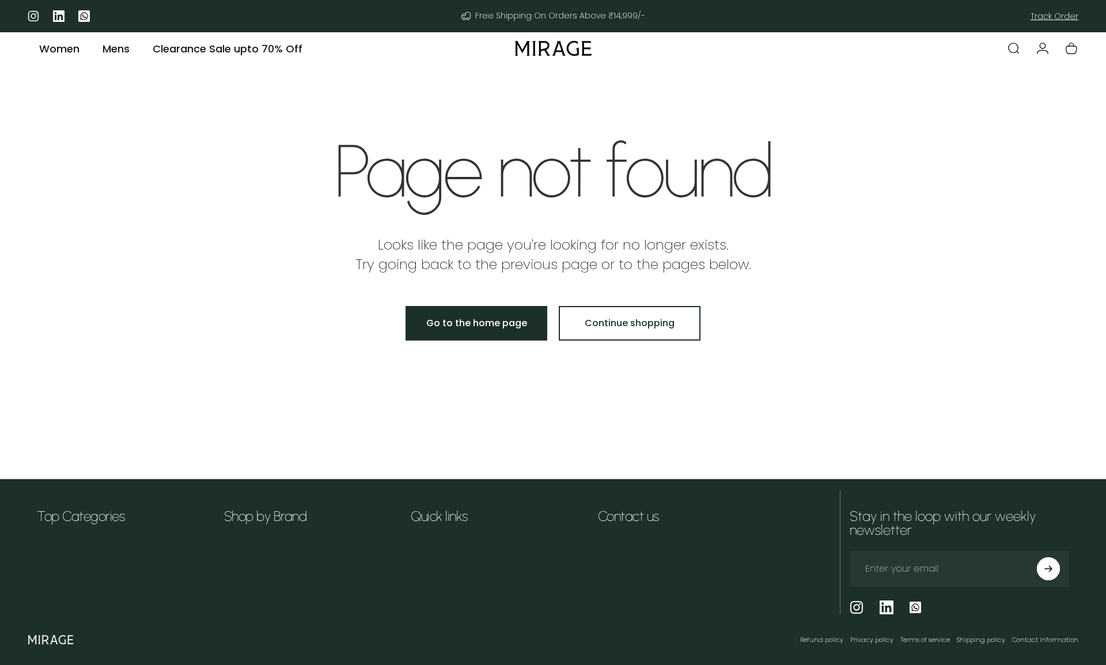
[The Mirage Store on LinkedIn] (886, 607)
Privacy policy (871, 639)
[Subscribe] (1048, 568)
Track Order (1054, 16)
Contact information (1045, 639)
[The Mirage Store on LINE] (915, 607)
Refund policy (821, 639)
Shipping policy (981, 639)
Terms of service (925, 639)
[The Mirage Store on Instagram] (856, 607)
